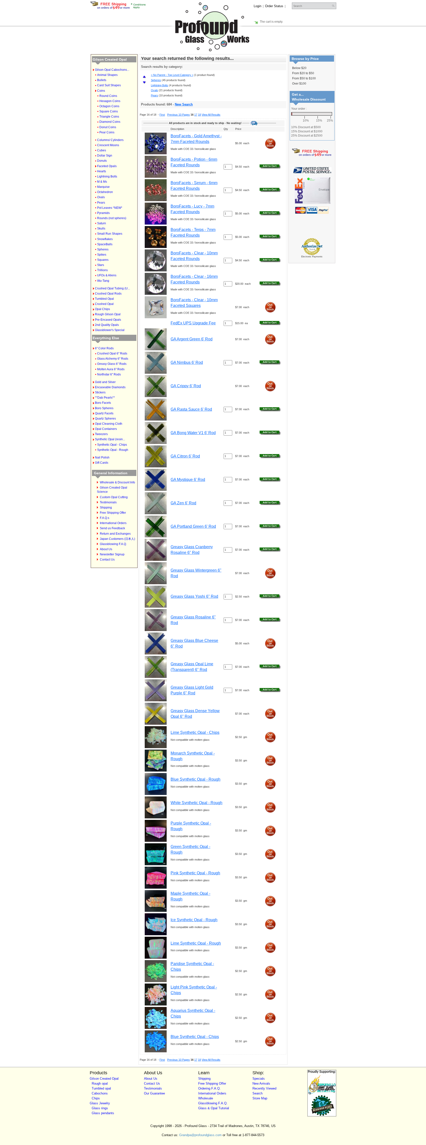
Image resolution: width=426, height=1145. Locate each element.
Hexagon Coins (109, 101)
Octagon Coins (109, 106)
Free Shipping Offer (113, 512)
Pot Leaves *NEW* (109, 208)
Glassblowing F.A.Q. (113, 544)
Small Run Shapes (109, 233)
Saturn (101, 223)
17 (195, 114)
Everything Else (106, 338)
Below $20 (299, 68)
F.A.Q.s (104, 518)
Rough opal (100, 1083)
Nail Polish (102, 457)
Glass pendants (103, 1113)
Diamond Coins (109, 121)
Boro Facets (103, 403)
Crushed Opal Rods (108, 293)
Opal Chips (102, 309)
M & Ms (102, 181)
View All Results (211, 114)
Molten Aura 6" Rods (110, 369)
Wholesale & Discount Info (117, 482)
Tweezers (101, 434)
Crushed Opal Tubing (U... (112, 288)
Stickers (100, 392)
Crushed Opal (104, 304)
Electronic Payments (311, 256)
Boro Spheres (104, 408)
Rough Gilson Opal (108, 314)
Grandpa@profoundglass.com (200, 1135)
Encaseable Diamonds (110, 387)
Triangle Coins (109, 116)
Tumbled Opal (104, 298)
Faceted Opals (107, 166)
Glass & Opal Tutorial (213, 1108)
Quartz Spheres (105, 418)
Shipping (106, 507)
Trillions (102, 270)
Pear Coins (106, 132)
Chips (96, 1098)
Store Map (259, 1098)
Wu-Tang (103, 280)
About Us (106, 549)
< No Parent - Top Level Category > (172, 74)
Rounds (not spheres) (111, 218)
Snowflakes (105, 239)
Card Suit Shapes (109, 85)
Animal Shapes (107, 75)
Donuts (102, 160)
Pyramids (103, 213)
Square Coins (108, 111)
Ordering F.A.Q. (209, 1088)
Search (257, 1093)
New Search (184, 104)
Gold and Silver (105, 382)
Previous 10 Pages (178, 114)
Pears (101, 202)
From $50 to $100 (304, 78)
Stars (100, 265)
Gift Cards (101, 462)
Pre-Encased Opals (108, 319)
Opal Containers (106, 429)
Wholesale (205, 1098)
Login (257, 6)
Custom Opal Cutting (114, 497)
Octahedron (105, 192)
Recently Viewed (264, 1088)
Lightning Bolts (107, 176)
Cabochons (100, 1093)
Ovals (101, 197)
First (162, 114)
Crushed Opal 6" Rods (112, 353)
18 (199, 114)
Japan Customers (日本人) (117, 539)
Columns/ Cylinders (110, 140)
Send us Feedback (112, 528)
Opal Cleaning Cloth (108, 423)
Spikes (101, 254)
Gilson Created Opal (110, 59)
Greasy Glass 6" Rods (111, 364)
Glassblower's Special (109, 330)
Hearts (101, 171)
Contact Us (107, 559)
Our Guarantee (154, 1093)
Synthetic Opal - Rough (112, 450)
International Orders (113, 523)
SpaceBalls (104, 244)
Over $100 (299, 83)
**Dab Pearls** (105, 397)
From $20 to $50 (303, 73)
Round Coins (108, 96)
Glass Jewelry (100, 1103)
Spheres (102, 249)
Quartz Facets (104, 413)
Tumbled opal (101, 1088)
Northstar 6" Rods (109, 374)
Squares (102, 260)
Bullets (101, 80)
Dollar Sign (104, 155)
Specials (258, 1078)
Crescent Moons (108, 145)
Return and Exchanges (115, 533)
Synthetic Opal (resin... (110, 439)
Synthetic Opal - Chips (112, 444)
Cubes (101, 150)
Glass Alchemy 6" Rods (112, 358)
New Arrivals (261, 1083)
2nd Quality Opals (107, 325)
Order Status (274, 6)
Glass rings (100, 1108)
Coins (101, 90)
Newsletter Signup (112, 554)
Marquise (103, 187)
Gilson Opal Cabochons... (112, 69)
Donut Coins (107, 127)
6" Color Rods (104, 348)
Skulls (101, 228)
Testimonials (108, 502)
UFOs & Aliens (106, 275)
